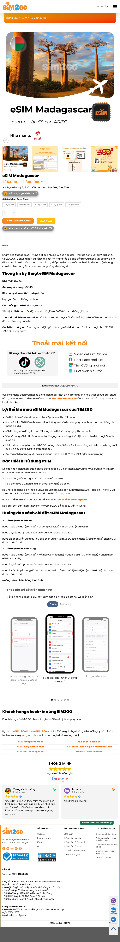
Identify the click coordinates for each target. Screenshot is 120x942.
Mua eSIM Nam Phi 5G (89, 738)
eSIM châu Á (41, 728)
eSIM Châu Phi (38, 18)
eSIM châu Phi (21, 728)
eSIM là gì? (68, 830)
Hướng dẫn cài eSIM (72, 843)
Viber (113, 904)
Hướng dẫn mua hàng (73, 835)
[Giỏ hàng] (106, 7)
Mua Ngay (46, 221)
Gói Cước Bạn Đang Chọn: (15, 199)
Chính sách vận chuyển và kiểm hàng (106, 836)
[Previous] (8, 86)
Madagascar (34, 305)
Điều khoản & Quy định (106, 830)
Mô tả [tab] (5, 246)
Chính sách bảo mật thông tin (105, 848)
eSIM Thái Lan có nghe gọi (30, 748)
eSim (24, 18)
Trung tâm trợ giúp (72, 851)
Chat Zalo (113, 914)
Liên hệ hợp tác (43, 835)
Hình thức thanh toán (105, 854)
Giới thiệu (41, 830)
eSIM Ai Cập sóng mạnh (30, 738)
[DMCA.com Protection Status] (46, 853)
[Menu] (115, 6)
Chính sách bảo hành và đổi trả (106, 842)
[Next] (111, 86)
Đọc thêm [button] (10, 811)
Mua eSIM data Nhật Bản (89, 748)
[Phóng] (5, 140)
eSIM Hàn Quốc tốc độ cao (30, 743)
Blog (39, 843)
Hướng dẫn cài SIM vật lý (74, 839)
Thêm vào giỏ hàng (18, 221)
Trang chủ (12, 18)
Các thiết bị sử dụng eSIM (72, 500)
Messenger (113, 923)
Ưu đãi (40, 839)
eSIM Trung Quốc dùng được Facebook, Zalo (89, 743)
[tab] (52, 604)
